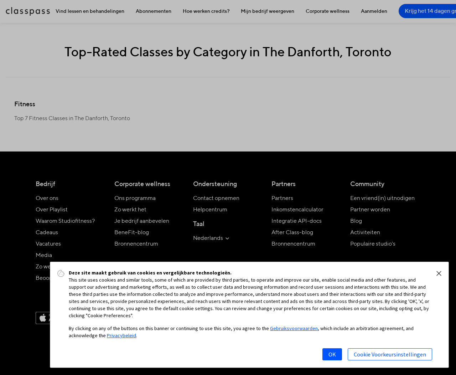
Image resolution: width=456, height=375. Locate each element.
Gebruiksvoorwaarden (294, 328)
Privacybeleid (121, 335)
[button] (438, 273)
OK (332, 354)
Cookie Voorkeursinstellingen (390, 354)
